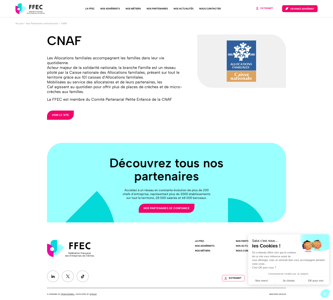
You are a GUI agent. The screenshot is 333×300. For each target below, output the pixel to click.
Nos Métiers (133, 8)
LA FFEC (90, 8)
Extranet (267, 8)
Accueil (19, 23)
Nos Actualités (183, 8)
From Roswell (68, 294)
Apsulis (93, 294)
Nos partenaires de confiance (167, 208)
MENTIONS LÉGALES (277, 294)
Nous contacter (210, 8)
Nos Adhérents (110, 8)
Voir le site (60, 115)
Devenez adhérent (302, 9)
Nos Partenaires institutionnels (42, 23)
